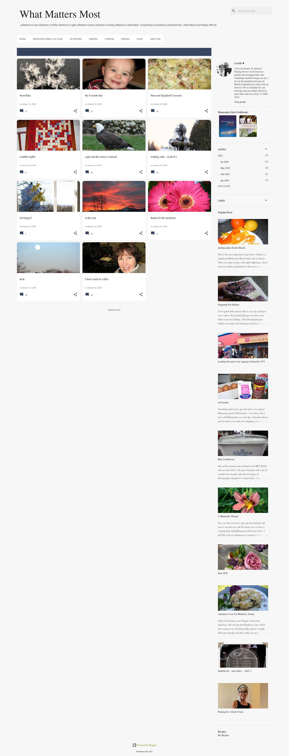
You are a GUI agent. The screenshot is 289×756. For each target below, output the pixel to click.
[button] (75, 111)
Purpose (109, 38)
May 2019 (225, 168)
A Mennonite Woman (228, 516)
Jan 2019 (225, 180)
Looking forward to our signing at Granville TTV (241, 361)
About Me (155, 38)
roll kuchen (223, 402)
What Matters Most (60, 13)
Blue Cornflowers (226, 459)
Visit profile (240, 101)
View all (204, 52)
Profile (125, 38)
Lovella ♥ (239, 63)
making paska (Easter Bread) (231, 247)
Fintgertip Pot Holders (228, 304)
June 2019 (222, 573)
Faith (140, 38)
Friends (93, 38)
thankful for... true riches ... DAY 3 (234, 670)
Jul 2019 (225, 161)
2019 (220, 155)
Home (23, 38)
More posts (114, 310)
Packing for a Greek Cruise (231, 711)
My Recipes (76, 38)
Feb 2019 (225, 174)
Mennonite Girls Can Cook (48, 38)
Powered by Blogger (146, 745)
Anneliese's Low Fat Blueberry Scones (236, 614)
